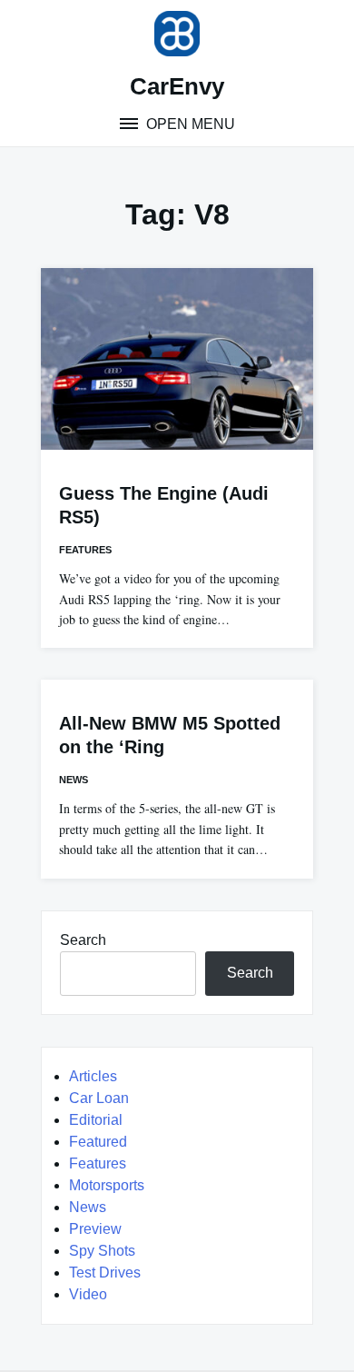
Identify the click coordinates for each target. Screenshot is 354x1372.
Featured (98, 1141)
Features (85, 549)
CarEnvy (177, 86)
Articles (93, 1076)
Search (83, 940)
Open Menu (189, 124)
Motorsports (106, 1185)
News (73, 779)
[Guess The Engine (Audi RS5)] (177, 359)
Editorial (96, 1120)
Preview (95, 1229)
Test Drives (105, 1272)
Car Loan (99, 1098)
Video (88, 1294)
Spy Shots (102, 1250)
